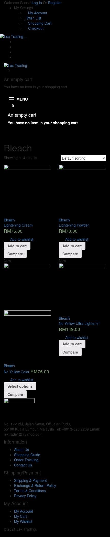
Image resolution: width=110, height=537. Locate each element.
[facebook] (44, 434)
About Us (21, 449)
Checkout (35, 28)
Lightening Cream (18, 225)
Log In (37, 2)
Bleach (9, 219)
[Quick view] (5, 214)
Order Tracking (26, 459)
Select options (20, 386)
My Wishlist (23, 521)
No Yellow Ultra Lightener (79, 323)
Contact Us (23, 464)
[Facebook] (15, 46)
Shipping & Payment (30, 480)
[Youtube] (15, 51)
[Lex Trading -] (13, 35)
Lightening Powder (74, 225)
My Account (37, 12)
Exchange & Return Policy (35, 485)
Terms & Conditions (30, 490)
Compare (15, 253)
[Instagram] (15, 57)
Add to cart (17, 245)
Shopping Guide (27, 454)
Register (55, 2)
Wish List (33, 18)
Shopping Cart (39, 23)
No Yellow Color (16, 371)
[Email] (15, 41)
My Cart (20, 516)
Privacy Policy (25, 495)
